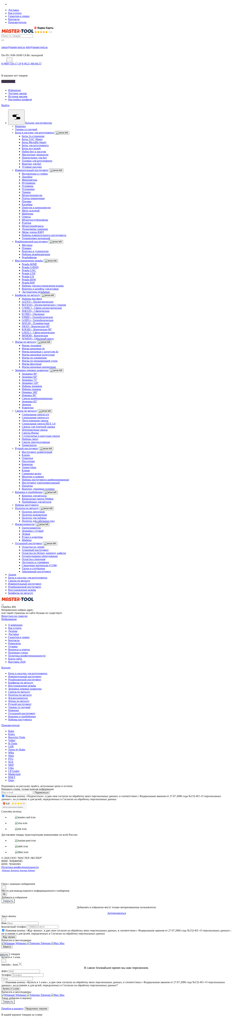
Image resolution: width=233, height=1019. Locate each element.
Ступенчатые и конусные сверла (41, 435)
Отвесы (26, 216)
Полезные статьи (18, 652)
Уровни (26, 192)
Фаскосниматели (25, 524)
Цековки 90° (29, 395)
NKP (11, 764)
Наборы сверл (30, 439)
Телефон (6, 974)
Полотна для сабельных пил (38, 520)
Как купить (14, 13)
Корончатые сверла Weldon (37, 498)
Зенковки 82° (29, 401)
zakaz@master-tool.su (13, 47)
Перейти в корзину (12, 1008)
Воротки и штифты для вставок (40, 288)
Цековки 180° (30, 392)
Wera (11, 755)
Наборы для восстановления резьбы (43, 285)
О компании (15, 624)
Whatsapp (6, 870)
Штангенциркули (32, 195)
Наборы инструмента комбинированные (45, 479)
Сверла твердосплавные (36, 442)
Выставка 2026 (17, 661)
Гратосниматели (31, 527)
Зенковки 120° (30, 383)
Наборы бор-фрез (32, 298)
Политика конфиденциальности (27, 655)
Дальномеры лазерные (35, 229)
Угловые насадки (32, 166)
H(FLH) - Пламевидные (35, 323)
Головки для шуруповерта (37, 160)
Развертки (28, 407)
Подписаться (41, 792)
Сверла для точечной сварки (38, 426)
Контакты (14, 19)
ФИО (4, 971)
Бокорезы (27, 464)
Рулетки (26, 222)
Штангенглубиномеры (35, 219)
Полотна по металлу (27, 508)
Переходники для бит (34, 157)
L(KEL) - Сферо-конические (38, 332)
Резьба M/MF (29, 264)
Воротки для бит (31, 163)
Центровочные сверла (35, 429)
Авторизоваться (116, 913)
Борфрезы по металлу (27, 295)
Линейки (27, 176)
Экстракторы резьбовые (36, 291)
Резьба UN (28, 276)
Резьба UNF (29, 273)
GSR (11, 746)
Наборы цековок (31, 389)
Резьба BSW (29, 279)
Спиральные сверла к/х (35, 417)
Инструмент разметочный (37, 452)
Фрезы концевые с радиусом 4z (40, 351)
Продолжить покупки (36, 1008)
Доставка (13, 10)
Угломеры (27, 186)
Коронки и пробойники (29, 492)
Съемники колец (31, 473)
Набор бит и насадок (34, 151)
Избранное (14, 90)
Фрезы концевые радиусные (38, 354)
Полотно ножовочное (34, 514)
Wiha (11, 752)
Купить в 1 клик (11, 988)
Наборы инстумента (27, 504)
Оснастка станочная (33, 559)
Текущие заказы (17, 93)
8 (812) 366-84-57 (32, 63)
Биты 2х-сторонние (33, 136)
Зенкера (26, 404)
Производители (17, 22)
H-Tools (12, 743)
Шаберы (27, 540)
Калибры (27, 204)
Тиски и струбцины (33, 568)
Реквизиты (14, 643)
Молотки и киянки (33, 476)
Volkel (11, 740)
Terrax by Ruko (16, 749)
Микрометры (29, 179)
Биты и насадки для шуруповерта (34, 132)
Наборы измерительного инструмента (44, 235)
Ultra (11, 768)
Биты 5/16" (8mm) (32, 139)
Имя (3, 923)
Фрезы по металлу (25, 341)
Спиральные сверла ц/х (35, 414)
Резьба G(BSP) (30, 267)
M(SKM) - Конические (35, 335)
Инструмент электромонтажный (41, 482)
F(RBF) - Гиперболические (37, 317)
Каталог (6, 667)
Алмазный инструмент (35, 550)
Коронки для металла (34, 495)
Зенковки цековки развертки (31, 370)
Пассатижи (28, 461)
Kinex (11, 734)
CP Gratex (13, 771)
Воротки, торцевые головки (38, 488)
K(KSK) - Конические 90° (37, 329)
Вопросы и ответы (19, 649)
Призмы (26, 201)
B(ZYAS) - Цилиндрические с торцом (44, 304)
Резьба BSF (28, 282)
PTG (10, 758)
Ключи (26, 455)
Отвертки (27, 458)
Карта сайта (15, 658)
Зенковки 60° (29, 376)
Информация (9, 619)
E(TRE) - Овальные (33, 314)
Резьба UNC (29, 270)
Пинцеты (27, 485)
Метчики (27, 245)
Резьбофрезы (29, 257)
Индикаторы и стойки (35, 173)
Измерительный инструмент (31, 170)
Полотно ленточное (33, 511)
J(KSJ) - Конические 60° (36, 326)
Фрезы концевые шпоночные (39, 367)
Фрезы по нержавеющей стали (39, 360)
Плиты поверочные (33, 198)
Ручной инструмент (26, 448)
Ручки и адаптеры (32, 537)
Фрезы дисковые (31, 345)
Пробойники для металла (36, 501)
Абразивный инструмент (36, 571)
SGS (10, 761)
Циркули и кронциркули (36, 207)
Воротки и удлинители (35, 251)
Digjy (11, 780)
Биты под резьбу (31, 148)
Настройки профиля (20, 99)
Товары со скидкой (26, 129)
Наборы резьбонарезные (36, 254)
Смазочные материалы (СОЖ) (39, 565)
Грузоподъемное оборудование (40, 556)
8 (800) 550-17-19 (11, 63)
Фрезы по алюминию (34, 357)
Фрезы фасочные (32, 363)
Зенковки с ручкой (32, 530)
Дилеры (12, 631)
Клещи (26, 470)
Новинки (20, 126)
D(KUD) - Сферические (35, 311)
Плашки (26, 248)
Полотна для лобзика (34, 517)
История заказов (17, 96)
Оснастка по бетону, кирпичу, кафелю (44, 553)
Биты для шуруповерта (35, 145)
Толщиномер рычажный (36, 238)
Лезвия (26, 533)
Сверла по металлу (26, 410)
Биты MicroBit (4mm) (34, 142)
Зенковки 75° (29, 379)
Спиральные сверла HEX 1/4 (38, 423)
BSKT (11, 777)
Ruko (11, 731)
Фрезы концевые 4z (33, 348)
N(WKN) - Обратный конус (38, 338)
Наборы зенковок (32, 386)
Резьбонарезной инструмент (31, 241)
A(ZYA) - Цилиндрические (37, 301)
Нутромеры (28, 182)
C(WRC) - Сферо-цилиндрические (42, 307)
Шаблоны (27, 213)
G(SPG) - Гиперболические (37, 320)
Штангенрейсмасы (33, 225)
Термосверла (29, 445)
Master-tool (14, 774)
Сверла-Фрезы (30, 432)
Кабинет (31, 870)
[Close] (3, 887)
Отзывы (13, 646)
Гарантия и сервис (19, 16)
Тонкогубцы (29, 467)
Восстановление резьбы (29, 260)
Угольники (28, 189)
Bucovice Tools (16, 737)
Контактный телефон (13, 926)
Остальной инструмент (28, 543)
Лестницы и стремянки (35, 562)
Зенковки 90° (29, 373)
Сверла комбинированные (37, 398)
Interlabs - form (9, 964)
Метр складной (31, 210)
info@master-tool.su (37, 47)
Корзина (24, 870)
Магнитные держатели (35, 154)
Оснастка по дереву (33, 546)
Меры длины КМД (33, 232)
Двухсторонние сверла (35, 420)
